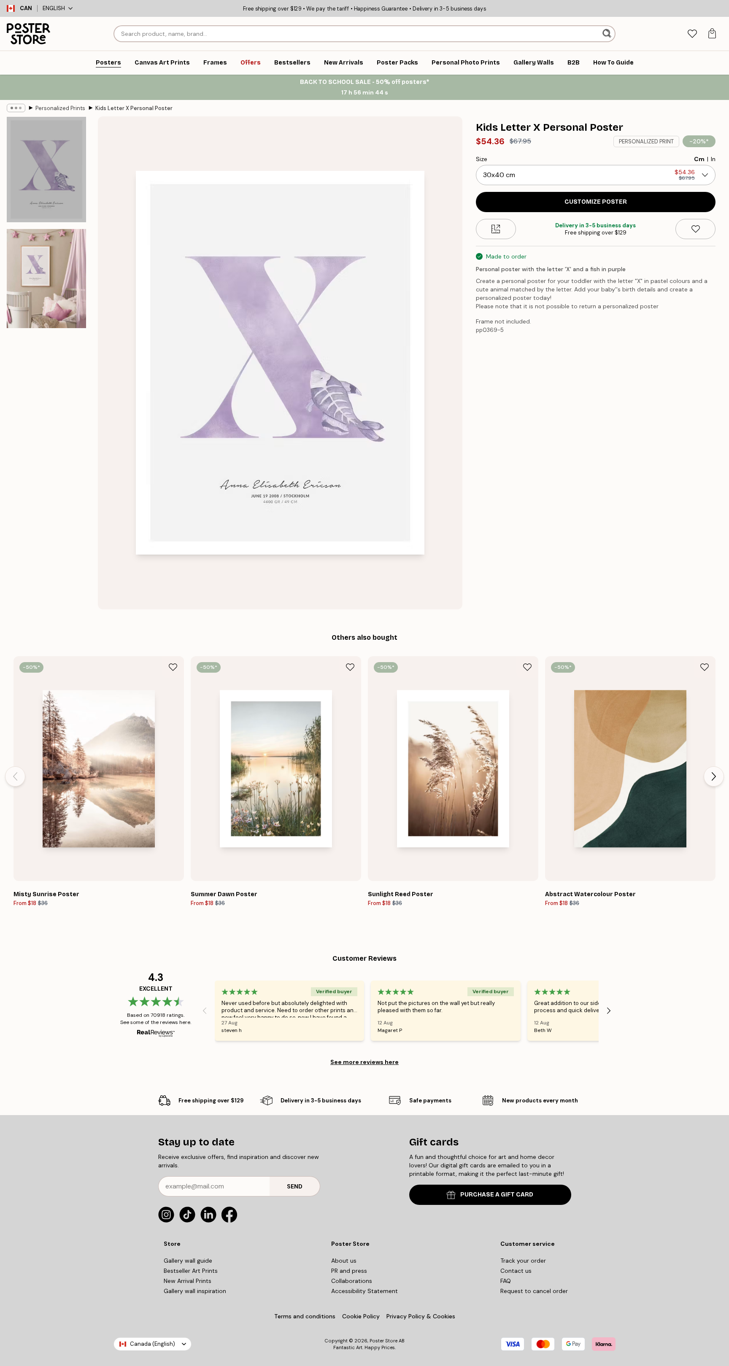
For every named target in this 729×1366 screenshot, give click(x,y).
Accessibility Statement (364, 1291)
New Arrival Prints (187, 1281)
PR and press (349, 1270)
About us (343, 1260)
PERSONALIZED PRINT (646, 141)
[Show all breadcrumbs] (16, 108)
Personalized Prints (60, 108)
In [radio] (713, 159)
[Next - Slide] (714, 776)
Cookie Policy (361, 1316)
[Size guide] (496, 229)
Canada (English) (152, 1343)
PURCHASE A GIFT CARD (496, 1194)
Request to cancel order (534, 1291)
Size (481, 159)
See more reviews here (364, 1062)
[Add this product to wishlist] (695, 229)
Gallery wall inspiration (195, 1291)
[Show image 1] (46, 169)
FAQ (505, 1281)
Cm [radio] (699, 159)
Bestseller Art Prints (191, 1270)
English (54, 8)
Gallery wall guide (188, 1260)
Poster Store (383, 1341)
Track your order (523, 1260)
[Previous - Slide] (15, 776)
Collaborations (351, 1281)
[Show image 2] (46, 278)
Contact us (516, 1270)
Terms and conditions (304, 1316)
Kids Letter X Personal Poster (134, 108)
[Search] (608, 33)
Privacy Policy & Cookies (420, 1316)
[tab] (692, 34)
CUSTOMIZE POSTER (595, 201)
